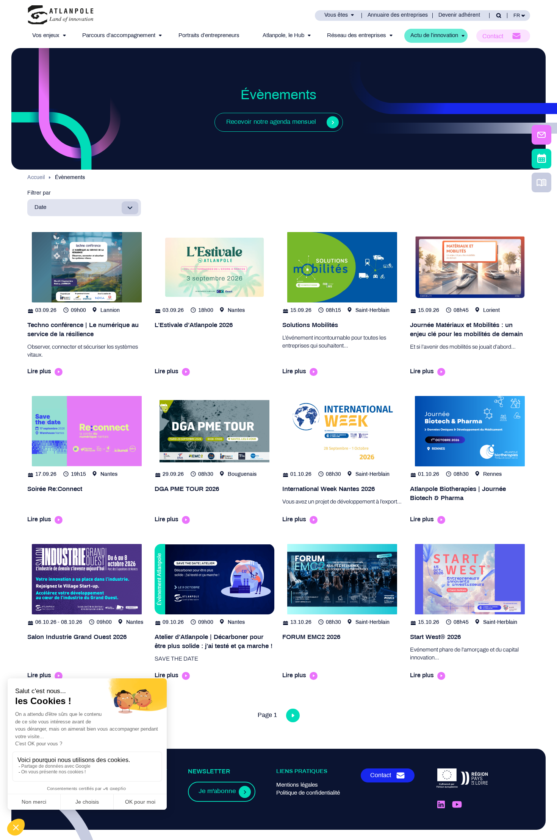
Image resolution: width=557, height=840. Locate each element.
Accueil (36, 177)
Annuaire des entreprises (398, 15)
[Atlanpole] (60, 15)
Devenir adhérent (459, 15)
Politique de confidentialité (308, 793)
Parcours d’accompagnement (118, 35)
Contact (492, 36)
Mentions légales (297, 785)
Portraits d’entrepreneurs (208, 35)
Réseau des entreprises (356, 35)
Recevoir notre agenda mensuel (271, 122)
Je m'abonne (217, 792)
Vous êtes (336, 15)
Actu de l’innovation (434, 35)
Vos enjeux (45, 35)
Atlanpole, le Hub (283, 35)
